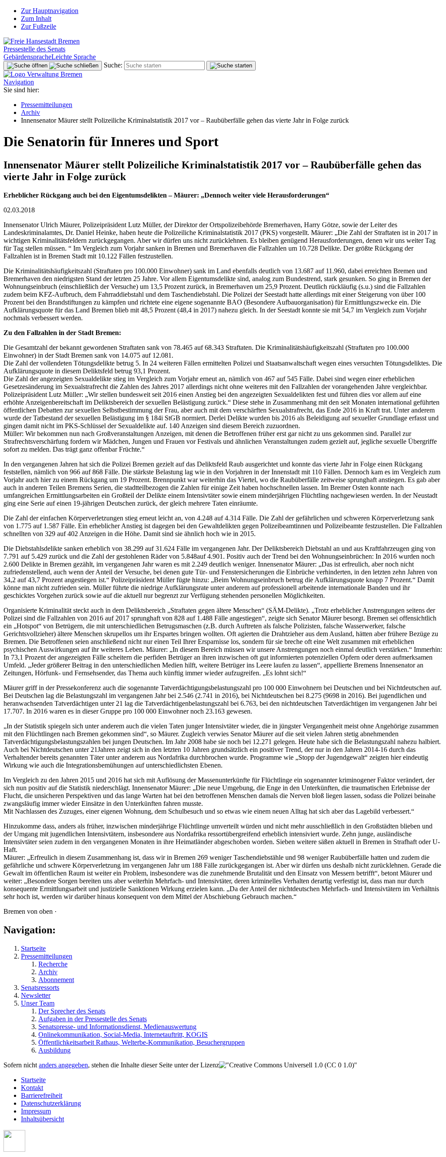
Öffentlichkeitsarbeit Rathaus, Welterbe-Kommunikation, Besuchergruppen (141, 1042)
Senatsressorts (40, 987)
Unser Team (37, 1003)
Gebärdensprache (27, 56)
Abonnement (56, 979)
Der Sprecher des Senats (71, 1011)
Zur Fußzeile (38, 26)
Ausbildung (54, 1050)
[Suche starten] (231, 65)
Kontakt (32, 1087)
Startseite (33, 948)
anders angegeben (63, 1065)
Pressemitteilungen (46, 104)
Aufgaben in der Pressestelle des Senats (92, 1019)
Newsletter (36, 995)
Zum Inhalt (36, 18)
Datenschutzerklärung (51, 1103)
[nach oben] (14, 1149)
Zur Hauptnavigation (49, 10)
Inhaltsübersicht (42, 1119)
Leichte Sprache (73, 56)
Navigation (18, 82)
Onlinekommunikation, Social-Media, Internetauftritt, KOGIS (123, 1034)
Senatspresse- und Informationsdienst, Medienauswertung (117, 1026)
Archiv (30, 112)
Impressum (36, 1111)
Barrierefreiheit (41, 1095)
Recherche (53, 964)
